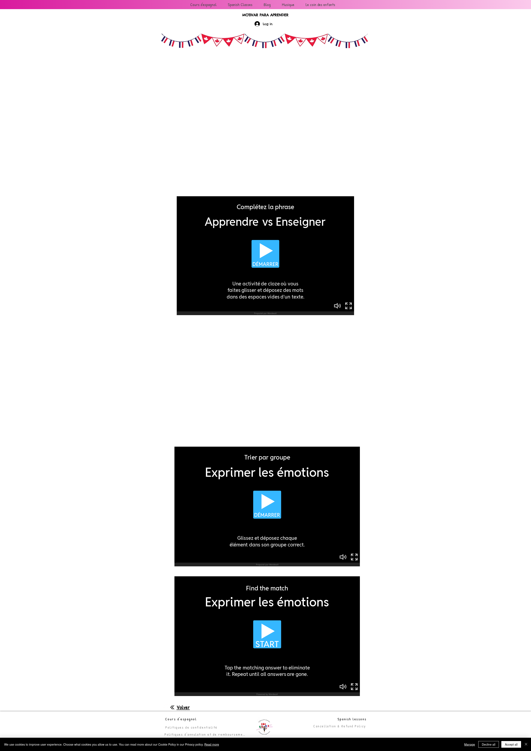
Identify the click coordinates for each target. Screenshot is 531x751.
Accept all (511, 744)
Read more (211, 744)
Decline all (488, 744)
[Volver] (172, 707)
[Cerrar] (526, 744)
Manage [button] (469, 744)
